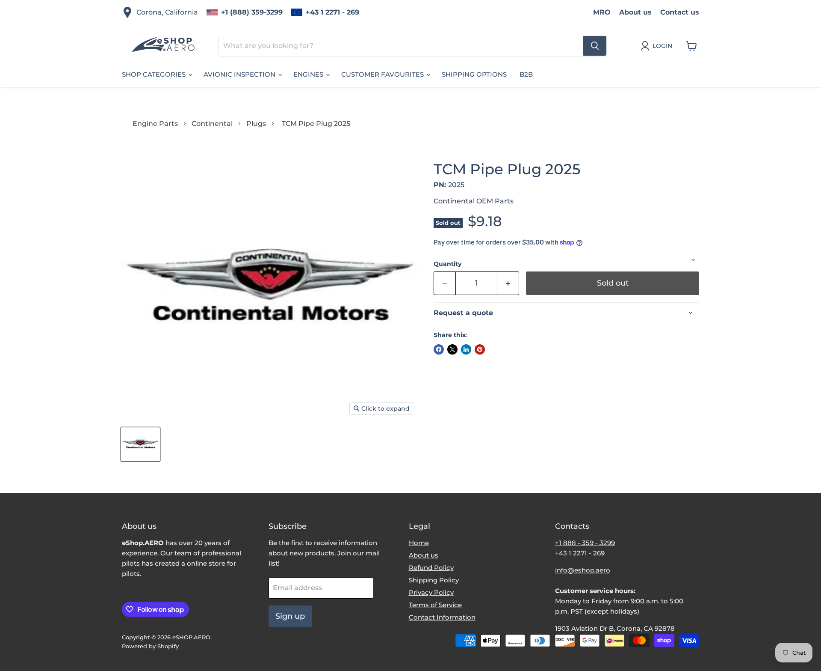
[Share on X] (452, 349)
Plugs (256, 123)
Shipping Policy (434, 580)
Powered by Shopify (150, 646)
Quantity (447, 263)
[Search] (594, 46)
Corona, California (167, 12)
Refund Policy (431, 568)
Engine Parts (155, 123)
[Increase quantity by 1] (508, 283)
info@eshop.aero (582, 570)
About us (635, 12)
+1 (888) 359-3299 (252, 12)
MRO (602, 12)
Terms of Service (435, 605)
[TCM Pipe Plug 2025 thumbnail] (140, 444)
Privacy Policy (431, 592)
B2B (526, 74)
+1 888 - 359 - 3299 (585, 543)
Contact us (679, 12)
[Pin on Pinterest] (480, 349)
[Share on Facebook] (439, 349)
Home (419, 543)
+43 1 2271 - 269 (332, 12)
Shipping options (474, 74)
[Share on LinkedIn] (466, 349)
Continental (212, 123)
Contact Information (442, 617)
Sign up (290, 616)
